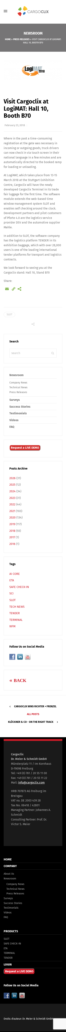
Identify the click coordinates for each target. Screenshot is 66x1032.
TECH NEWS (17, 606)
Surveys (14, 400)
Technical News (18, 387)
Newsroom (16, 375)
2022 (12, 504)
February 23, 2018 (15, 125)
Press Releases (21, 39)
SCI (11, 593)
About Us (9, 873)
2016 (12, 544)
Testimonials (18, 413)
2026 (12, 478)
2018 (12, 531)
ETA (11, 580)
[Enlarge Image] (33, 71)
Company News (18, 382)
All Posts (33, 714)
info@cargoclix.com (31, 782)
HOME (8, 859)
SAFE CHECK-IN (19, 587)
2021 (12, 511)
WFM (12, 626)
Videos (14, 420)
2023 (12, 498)
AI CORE (14, 574)
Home (8, 39)
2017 (12, 537)
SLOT (9, 314)
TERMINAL (16, 620)
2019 (12, 524)
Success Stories (19, 406)
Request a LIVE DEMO (25, 447)
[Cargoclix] (33, 11)
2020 (12, 517)
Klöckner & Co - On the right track (30, 722)
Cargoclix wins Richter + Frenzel (35, 706)
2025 (12, 484)
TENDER (14, 613)
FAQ (11, 427)
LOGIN (8, 964)
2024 (12, 491)
